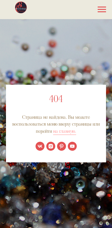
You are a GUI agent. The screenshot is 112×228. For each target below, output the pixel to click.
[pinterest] (61, 146)
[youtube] (72, 146)
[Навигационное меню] (102, 10)
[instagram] (50, 146)
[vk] (40, 146)
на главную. (64, 131)
